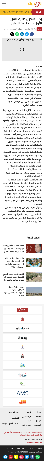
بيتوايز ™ (10, 452)
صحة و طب (26, 425)
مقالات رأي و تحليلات (11, 423)
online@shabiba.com (34, 442)
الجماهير (37, 425)
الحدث (38, 416)
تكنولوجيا (16, 418)
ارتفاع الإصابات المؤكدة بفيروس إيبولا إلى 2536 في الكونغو (14, 11)
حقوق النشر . (9, 448)
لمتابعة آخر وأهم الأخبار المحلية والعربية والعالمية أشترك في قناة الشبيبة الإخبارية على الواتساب (23, 434)
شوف (29, 412)
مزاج (29, 420)
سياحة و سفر (14, 412)
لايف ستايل (26, 416)
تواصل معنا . (20, 448)
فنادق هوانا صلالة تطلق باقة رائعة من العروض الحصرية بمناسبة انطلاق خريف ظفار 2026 (14, 262)
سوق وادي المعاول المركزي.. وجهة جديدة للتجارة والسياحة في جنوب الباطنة (13, 291)
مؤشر (38, 420)
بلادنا (39, 29)
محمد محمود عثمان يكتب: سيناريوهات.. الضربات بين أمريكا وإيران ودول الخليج (13, 248)
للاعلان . (30, 448)
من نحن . (39, 448)
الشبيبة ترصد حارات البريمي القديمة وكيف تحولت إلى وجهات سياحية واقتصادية (13, 277)
